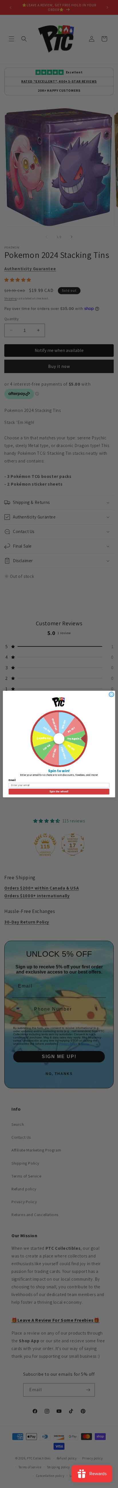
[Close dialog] (111, 694)
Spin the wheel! (59, 791)
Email (12, 780)
